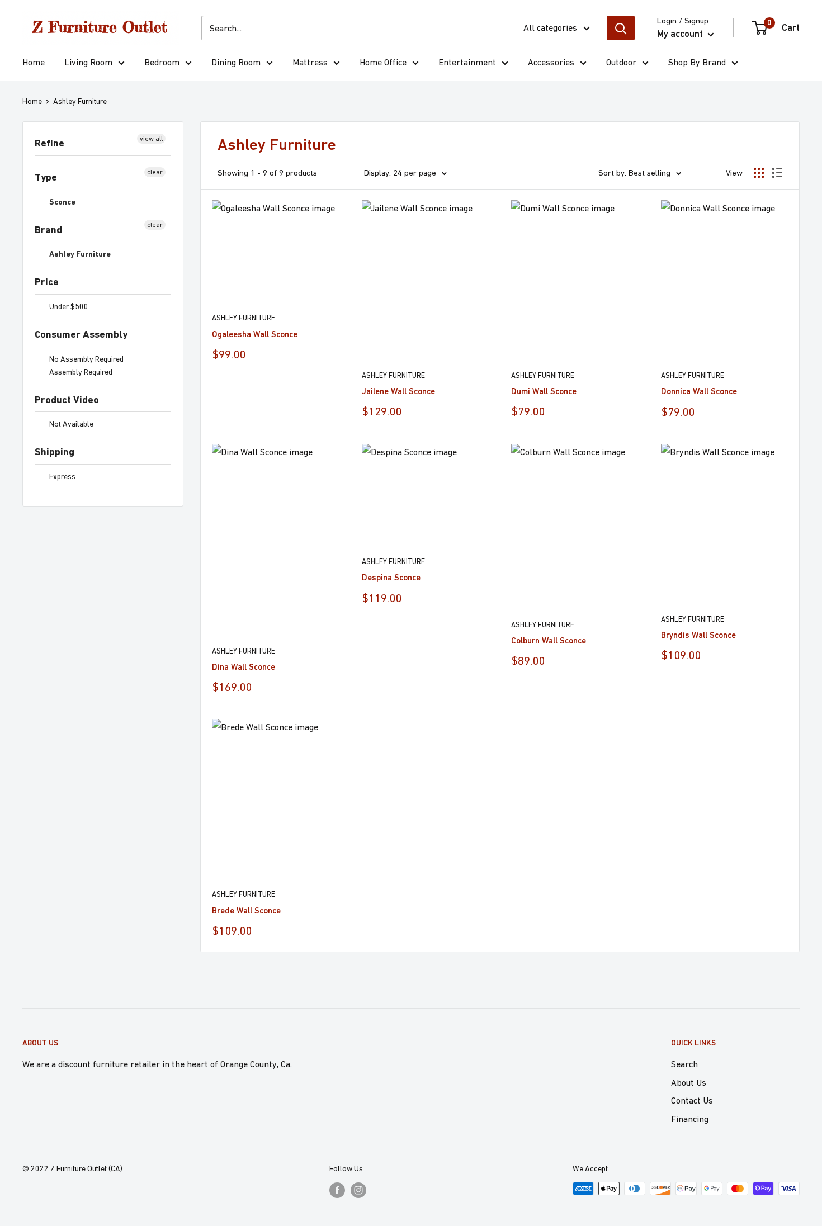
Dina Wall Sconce (243, 666)
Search (684, 1064)
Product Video (67, 399)
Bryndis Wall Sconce (698, 635)
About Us (688, 1082)
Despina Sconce (391, 577)
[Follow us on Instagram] (358, 1190)
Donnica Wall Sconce (699, 391)
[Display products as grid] (759, 173)
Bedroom (161, 62)
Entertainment (467, 62)
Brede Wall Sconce (246, 910)
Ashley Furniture (80, 101)
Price (47, 281)
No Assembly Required (86, 358)
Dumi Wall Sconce (544, 391)
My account (681, 33)
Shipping (54, 451)
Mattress (310, 62)
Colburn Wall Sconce (548, 640)
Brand (48, 229)
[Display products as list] (777, 173)
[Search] (621, 28)
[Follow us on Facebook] (337, 1190)
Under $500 (68, 306)
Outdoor (621, 62)
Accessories (551, 62)
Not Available (70, 423)
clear (155, 172)
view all (151, 139)
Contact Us (692, 1100)
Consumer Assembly (81, 334)
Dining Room (236, 62)
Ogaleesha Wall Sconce (254, 334)
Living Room (88, 62)
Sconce (61, 201)
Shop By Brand (697, 62)
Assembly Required (80, 371)
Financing (689, 1119)
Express (61, 476)
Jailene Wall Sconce (398, 391)
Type (46, 177)
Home (33, 62)
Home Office (383, 62)
